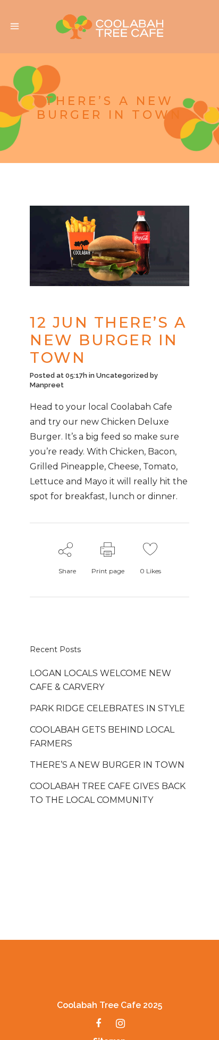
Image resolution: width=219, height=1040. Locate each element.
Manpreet (47, 385)
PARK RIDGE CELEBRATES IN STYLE (107, 708)
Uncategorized (122, 375)
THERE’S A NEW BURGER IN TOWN (107, 765)
